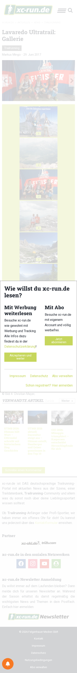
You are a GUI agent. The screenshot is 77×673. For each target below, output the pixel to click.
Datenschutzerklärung (20, 346)
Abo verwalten (62, 376)
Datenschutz (39, 376)
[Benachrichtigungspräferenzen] (8, 664)
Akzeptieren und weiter (20, 357)
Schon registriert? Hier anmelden (49, 385)
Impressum (17, 376)
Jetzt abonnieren (58, 340)
